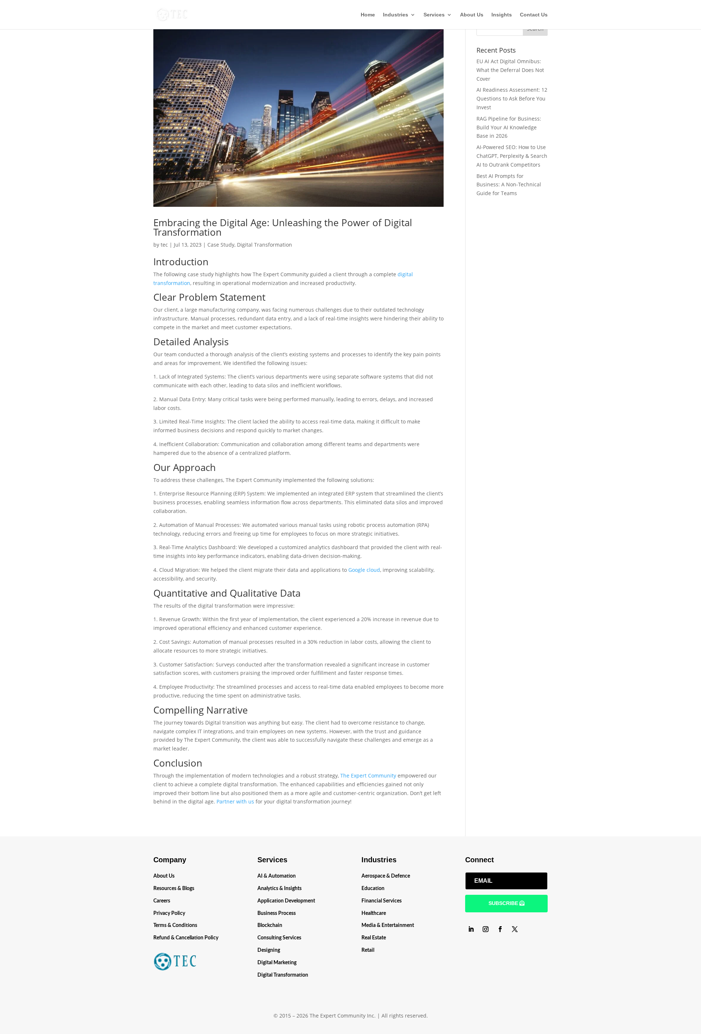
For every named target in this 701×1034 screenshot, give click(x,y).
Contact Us (534, 15)
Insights (501, 15)
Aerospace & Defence (385, 876)
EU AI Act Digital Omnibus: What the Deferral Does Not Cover (510, 70)
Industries (395, 15)
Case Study (220, 244)
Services (434, 15)
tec (164, 244)
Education (372, 888)
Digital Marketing (276, 962)
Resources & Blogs (173, 888)
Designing (268, 950)
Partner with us (235, 801)
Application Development (286, 901)
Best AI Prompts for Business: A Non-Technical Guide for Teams (508, 184)
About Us (471, 15)
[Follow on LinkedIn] (471, 929)
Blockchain (269, 925)
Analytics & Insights (279, 888)
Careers (161, 901)
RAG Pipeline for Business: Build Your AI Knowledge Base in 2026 (508, 127)
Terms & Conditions (175, 925)
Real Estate (373, 937)
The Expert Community (368, 775)
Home (368, 15)
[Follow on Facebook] (500, 929)
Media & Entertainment (387, 925)
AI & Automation (276, 876)
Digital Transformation (264, 244)
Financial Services (381, 901)
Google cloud (364, 569)
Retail (367, 950)
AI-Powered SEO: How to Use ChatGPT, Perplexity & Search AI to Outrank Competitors (511, 156)
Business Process (276, 913)
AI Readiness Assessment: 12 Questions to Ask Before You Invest (511, 98)
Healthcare (373, 913)
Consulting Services (279, 937)
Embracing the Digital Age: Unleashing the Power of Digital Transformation (282, 227)
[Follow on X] (515, 929)
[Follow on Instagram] (485, 929)
